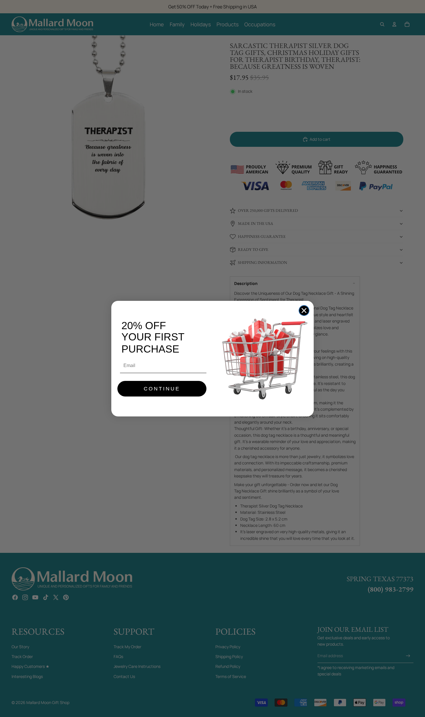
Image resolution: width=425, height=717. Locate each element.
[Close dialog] (304, 310)
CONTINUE (162, 389)
